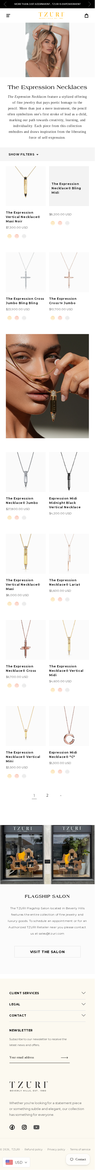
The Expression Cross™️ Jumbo (63, 301)
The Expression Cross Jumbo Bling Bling (25, 301)
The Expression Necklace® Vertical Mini (23, 757)
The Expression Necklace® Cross (21, 668)
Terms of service (80, 1149)
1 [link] (34, 795)
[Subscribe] (64, 1057)
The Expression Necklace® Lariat (64, 582)
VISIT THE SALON (47, 952)
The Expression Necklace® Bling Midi (66, 188)
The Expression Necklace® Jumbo (22, 501)
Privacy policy (56, 1149)
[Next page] (60, 795)
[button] (8, 15)
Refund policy (34, 1149)
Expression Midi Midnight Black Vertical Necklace (65, 503)
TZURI (15, 1149)
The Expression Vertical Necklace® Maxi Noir (23, 217)
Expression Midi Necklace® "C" (63, 755)
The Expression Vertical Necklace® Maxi (23, 584)
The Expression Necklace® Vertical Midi (66, 670)
